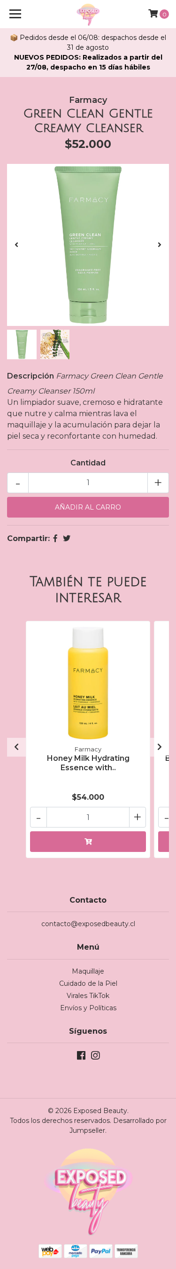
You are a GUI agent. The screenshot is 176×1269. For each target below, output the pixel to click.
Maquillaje (88, 971)
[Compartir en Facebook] (55, 538)
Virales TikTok (88, 995)
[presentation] (16, 245)
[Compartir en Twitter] (66, 538)
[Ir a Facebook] (81, 1057)
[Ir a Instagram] (95, 1057)
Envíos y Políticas (88, 1008)
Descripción (30, 375)
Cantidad (88, 462)
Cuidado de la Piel (88, 983)
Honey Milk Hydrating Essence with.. (88, 763)
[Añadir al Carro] (88, 841)
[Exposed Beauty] (88, 14)
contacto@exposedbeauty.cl (88, 924)
